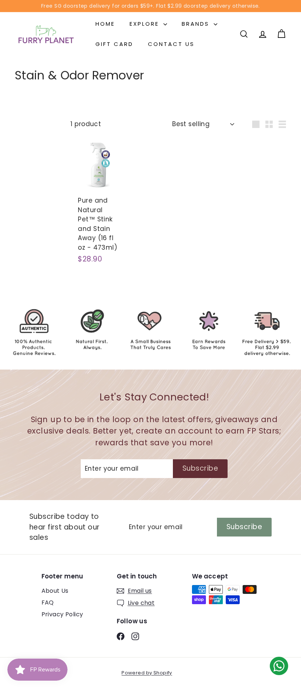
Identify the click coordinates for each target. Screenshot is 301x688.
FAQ (47, 602)
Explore (146, 24)
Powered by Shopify (147, 672)
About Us (55, 591)
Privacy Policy (62, 614)
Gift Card (114, 44)
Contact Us (171, 44)
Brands (197, 24)
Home (105, 24)
